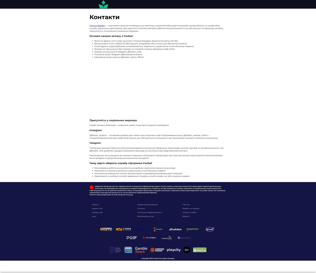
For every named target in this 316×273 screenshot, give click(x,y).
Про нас (186, 204)
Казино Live (97, 208)
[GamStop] (128, 250)
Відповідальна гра (145, 216)
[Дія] (187, 250)
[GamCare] (115, 250)
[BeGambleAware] (141, 250)
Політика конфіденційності (149, 212)
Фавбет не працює (190, 208)
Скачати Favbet (189, 212)
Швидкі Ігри (97, 212)
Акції (94, 216)
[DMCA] (200, 249)
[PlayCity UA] (174, 250)
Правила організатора (147, 204)
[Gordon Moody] (157, 250)
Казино (95, 204)
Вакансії (186, 216)
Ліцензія (141, 208)
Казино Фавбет (97, 25)
